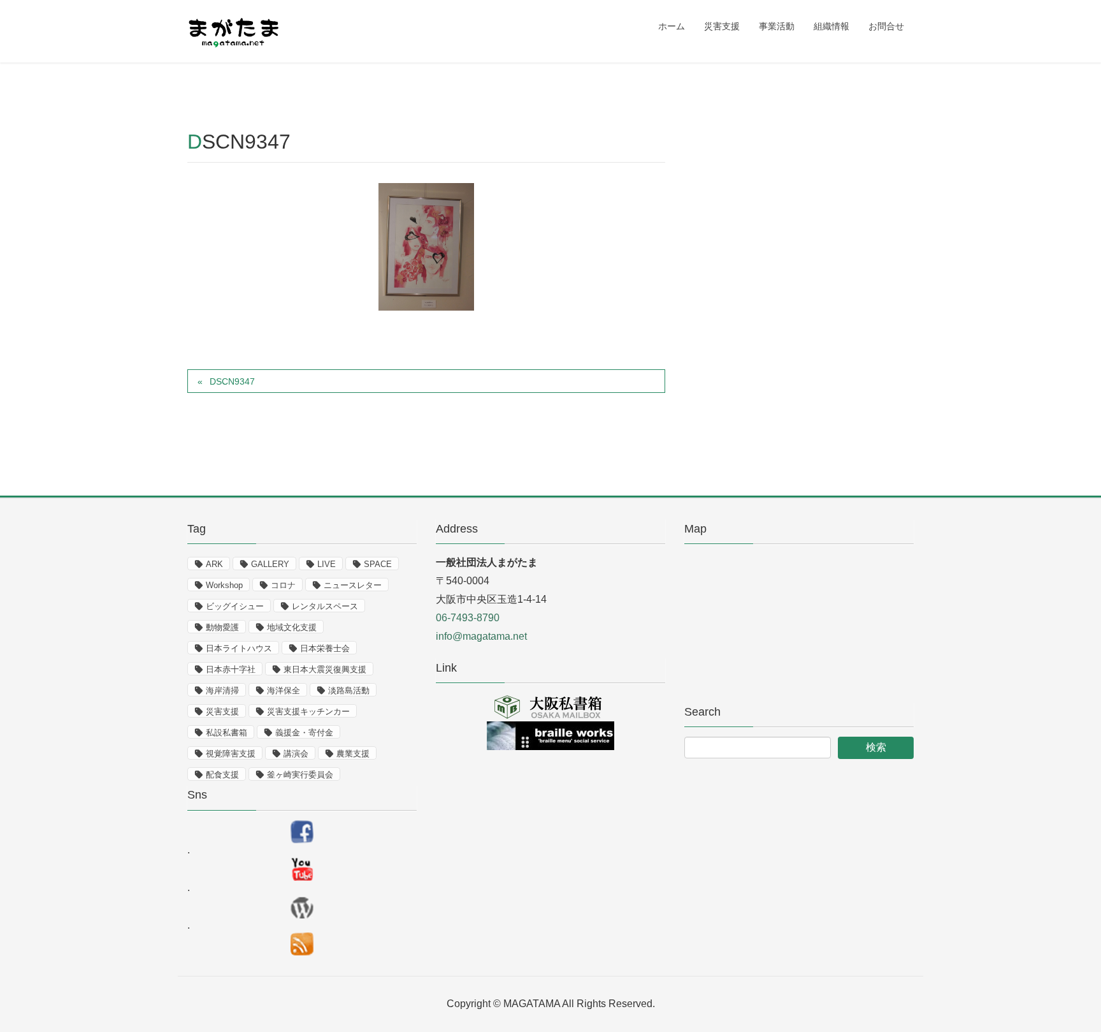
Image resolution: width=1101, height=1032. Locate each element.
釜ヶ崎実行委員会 (300, 774)
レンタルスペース (325, 606)
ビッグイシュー (235, 606)
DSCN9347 (232, 381)
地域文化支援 (292, 627)
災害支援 (222, 711)
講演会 (296, 753)
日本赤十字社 (230, 669)
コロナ (283, 585)
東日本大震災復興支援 (325, 669)
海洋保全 (283, 690)
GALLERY (270, 564)
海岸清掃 (222, 690)
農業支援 (353, 753)
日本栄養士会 (325, 648)
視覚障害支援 (230, 753)
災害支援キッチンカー (308, 711)
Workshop (224, 585)
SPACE (378, 564)
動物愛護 (222, 627)
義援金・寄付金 (304, 732)
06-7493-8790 (468, 617)
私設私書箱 (226, 732)
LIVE (326, 564)
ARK (214, 564)
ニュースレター (353, 585)
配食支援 (222, 774)
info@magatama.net (481, 636)
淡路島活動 (349, 690)
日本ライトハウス (239, 648)
